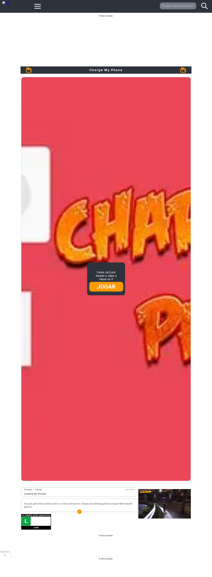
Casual (38, 490)
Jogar (106, 286)
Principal (28, 490)
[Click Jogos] (7, 4)
